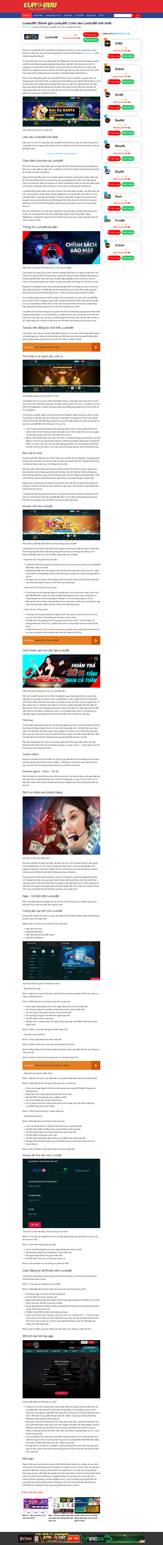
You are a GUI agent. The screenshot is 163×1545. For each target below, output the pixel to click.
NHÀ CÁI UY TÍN (122, 33)
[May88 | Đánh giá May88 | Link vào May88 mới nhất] (107, 146)
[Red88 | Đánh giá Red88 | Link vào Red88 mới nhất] (107, 120)
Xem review (91, 40)
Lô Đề (101, 15)
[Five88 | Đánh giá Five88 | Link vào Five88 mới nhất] (107, 220)
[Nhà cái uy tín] (40, 10)
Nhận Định (68, 15)
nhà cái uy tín (88, 53)
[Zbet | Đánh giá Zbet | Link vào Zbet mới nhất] (107, 196)
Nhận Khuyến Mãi (70, 38)
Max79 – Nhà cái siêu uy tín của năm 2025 (34, 1516)
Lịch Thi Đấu (79, 15)
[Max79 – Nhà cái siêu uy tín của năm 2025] (35, 1513)
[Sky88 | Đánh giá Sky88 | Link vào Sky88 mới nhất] (107, 171)
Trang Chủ (26, 15)
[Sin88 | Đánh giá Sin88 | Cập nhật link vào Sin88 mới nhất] (107, 95)
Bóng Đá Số (91, 15)
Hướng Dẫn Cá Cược (53, 15)
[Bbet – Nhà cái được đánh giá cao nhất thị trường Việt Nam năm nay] (61, 1513)
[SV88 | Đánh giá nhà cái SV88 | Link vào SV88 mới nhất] (107, 43)
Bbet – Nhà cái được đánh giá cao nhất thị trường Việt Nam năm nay (60, 1518)
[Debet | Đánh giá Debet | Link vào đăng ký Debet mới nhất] (107, 69)
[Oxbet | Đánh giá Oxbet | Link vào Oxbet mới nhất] (107, 245)
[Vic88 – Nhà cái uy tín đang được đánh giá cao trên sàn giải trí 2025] (87, 1513)
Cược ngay (92, 34)
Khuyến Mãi (38, 15)
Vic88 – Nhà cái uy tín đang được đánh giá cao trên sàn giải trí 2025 (86, 1518)
